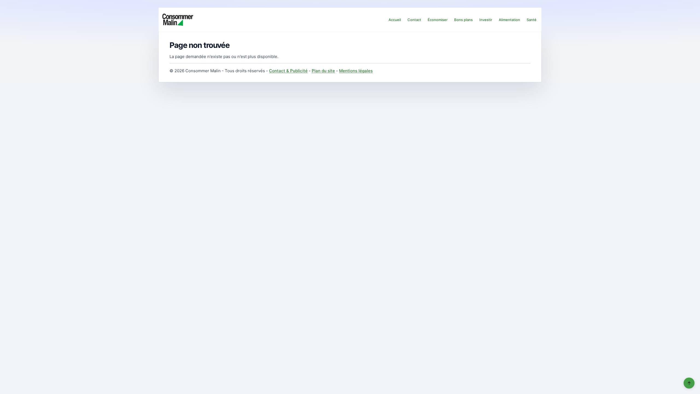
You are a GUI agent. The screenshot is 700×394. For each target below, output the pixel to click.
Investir (485, 20)
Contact (414, 20)
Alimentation (509, 20)
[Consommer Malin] (177, 20)
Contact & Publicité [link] (288, 70)
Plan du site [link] (323, 70)
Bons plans (463, 20)
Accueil (395, 20)
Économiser (438, 20)
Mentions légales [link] (356, 70)
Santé (531, 20)
